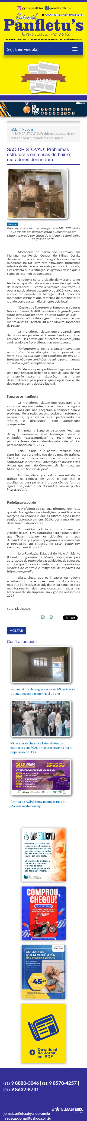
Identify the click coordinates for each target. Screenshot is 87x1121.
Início (14, 129)
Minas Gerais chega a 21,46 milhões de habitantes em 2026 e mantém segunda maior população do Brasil (41, 747)
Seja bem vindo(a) (23, 49)
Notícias (28, 129)
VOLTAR (16, 630)
